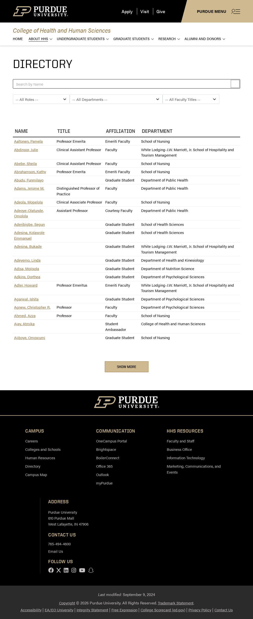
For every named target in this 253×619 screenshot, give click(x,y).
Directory (32, 466)
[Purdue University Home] (126, 403)
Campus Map (36, 474)
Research (167, 38)
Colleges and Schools (43, 449)
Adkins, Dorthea (27, 276)
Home (18, 38)
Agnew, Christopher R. (32, 307)
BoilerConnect (107, 457)
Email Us (55, 551)
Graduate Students (131, 38)
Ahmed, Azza (25, 315)
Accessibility (31, 609)
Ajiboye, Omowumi (29, 337)
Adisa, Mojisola (26, 268)
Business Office (179, 449)
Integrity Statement (92, 609)
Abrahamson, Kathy (30, 171)
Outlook (102, 474)
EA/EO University (59, 609)
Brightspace (106, 449)
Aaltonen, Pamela (28, 141)
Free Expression (124, 609)
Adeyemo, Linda (27, 260)
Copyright (67, 602)
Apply (127, 11)
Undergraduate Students (81, 38)
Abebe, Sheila (25, 163)
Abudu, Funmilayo (28, 180)
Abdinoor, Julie (26, 149)
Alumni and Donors (203, 38)
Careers (31, 440)
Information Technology (186, 457)
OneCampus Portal (111, 440)
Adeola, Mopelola (28, 202)
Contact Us (223, 609)
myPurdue (104, 482)
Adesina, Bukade (28, 246)
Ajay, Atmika (24, 323)
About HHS (38, 38)
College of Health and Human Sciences (62, 30)
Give (160, 11)
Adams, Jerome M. (29, 188)
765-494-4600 (59, 543)
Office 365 (104, 466)
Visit (144, 11)
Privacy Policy (200, 609)
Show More (126, 366)
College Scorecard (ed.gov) (163, 609)
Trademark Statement (175, 602)
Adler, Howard (26, 285)
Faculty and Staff (180, 440)
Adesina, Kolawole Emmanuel (29, 235)
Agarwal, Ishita (26, 298)
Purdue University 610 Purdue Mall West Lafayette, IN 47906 (68, 518)
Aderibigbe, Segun (29, 224)
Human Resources (40, 457)
